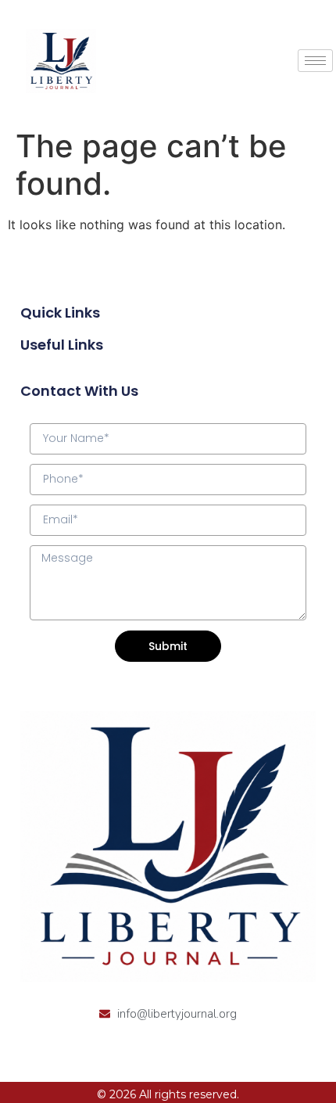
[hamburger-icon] (315, 60)
